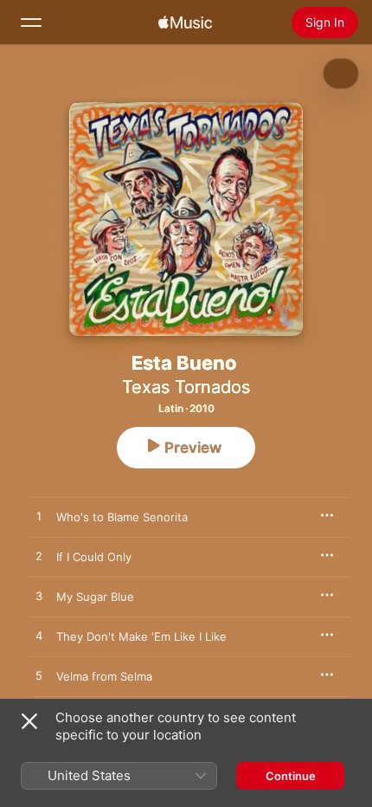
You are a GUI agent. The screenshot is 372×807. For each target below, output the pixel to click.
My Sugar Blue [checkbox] (95, 597)
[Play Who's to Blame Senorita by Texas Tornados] (39, 517)
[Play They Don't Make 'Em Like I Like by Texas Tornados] (39, 636)
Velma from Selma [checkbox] (104, 676)
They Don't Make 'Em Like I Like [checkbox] (141, 636)
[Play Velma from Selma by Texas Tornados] (39, 676)
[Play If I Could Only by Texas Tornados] (39, 557)
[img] (185, 22)
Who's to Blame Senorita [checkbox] (122, 517)
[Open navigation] (31, 22)
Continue (291, 776)
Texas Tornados (186, 387)
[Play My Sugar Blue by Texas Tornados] (39, 596)
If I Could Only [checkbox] (93, 557)
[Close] (29, 721)
